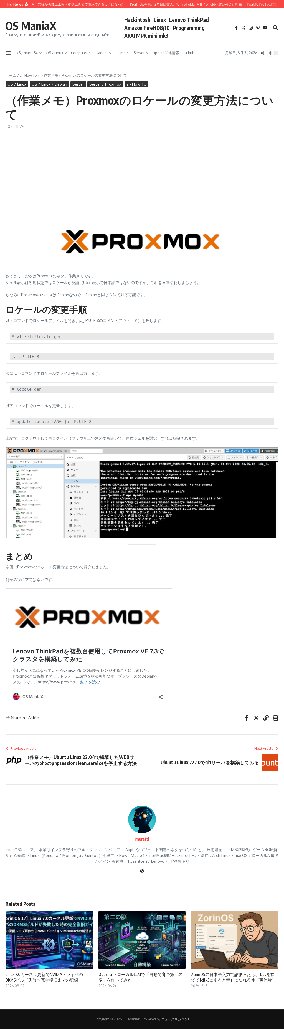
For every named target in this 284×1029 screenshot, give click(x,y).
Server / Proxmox (105, 84)
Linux (160, 19)
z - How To (28, 75)
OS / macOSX (26, 53)
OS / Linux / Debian (49, 84)
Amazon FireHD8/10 (147, 27)
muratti (142, 839)
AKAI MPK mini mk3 (146, 35)
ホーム (11, 75)
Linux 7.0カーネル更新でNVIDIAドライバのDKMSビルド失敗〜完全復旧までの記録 (44, 977)
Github (188, 53)
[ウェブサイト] (142, 871)
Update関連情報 (166, 53)
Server (139, 53)
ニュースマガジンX (175, 1019)
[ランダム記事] (262, 53)
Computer (79, 53)
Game (121, 53)
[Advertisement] (142, 171)
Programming (189, 27)
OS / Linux (54, 53)
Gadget (101, 53)
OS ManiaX (31, 25)
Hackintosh (137, 19)
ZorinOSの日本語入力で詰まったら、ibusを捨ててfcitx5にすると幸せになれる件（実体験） (233, 977)
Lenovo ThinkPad (189, 19)
